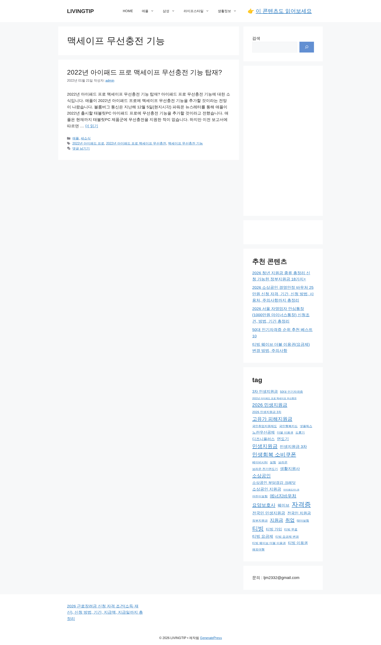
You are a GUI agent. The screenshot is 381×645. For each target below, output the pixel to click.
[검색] (306, 47)
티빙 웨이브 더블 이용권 (269, 543)
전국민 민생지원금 (268, 513)
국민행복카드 (288, 426)
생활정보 (224, 11)
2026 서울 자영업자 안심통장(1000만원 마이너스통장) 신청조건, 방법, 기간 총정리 (281, 315)
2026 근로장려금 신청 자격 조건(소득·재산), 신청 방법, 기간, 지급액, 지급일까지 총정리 (105, 612)
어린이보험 (260, 496)
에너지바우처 (283, 495)
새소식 (86, 138)
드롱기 (300, 432)
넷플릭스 (306, 426)
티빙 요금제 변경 (287, 536)
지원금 (276, 520)
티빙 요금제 (262, 536)
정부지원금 (260, 520)
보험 (273, 462)
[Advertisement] (283, 141)
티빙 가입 (274, 529)
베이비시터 (260, 462)
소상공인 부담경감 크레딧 (274, 483)
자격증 (301, 504)
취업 (290, 520)
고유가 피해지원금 (272, 419)
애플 (145, 11)
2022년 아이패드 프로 (88, 143)
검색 (256, 38)
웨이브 (283, 505)
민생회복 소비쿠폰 (274, 454)
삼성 (166, 11)
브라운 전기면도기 (265, 469)
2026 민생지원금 (269, 405)
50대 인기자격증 (291, 391)
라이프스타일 (194, 11)
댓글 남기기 (81, 148)
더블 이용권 (285, 432)
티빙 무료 (290, 529)
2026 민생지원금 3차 (266, 412)
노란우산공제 (263, 432)
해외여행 (258, 549)
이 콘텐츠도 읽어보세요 (284, 11)
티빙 (258, 528)
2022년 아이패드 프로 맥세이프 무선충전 (136, 143)
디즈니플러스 (263, 439)
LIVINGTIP (80, 11)
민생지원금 (265, 446)
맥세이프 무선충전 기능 (185, 143)
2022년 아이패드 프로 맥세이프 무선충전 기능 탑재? (144, 72)
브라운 (283, 462)
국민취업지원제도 (264, 426)
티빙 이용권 (298, 543)
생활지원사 (290, 468)
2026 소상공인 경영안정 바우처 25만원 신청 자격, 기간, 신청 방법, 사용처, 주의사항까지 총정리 (283, 294)
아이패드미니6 (291, 489)
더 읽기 (91, 126)
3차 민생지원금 (265, 391)
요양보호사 (263, 505)
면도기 (283, 438)
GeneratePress (211, 638)
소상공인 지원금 (266, 489)
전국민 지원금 (299, 513)
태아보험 (303, 520)
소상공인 (261, 475)
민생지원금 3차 (293, 446)
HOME (128, 11)
